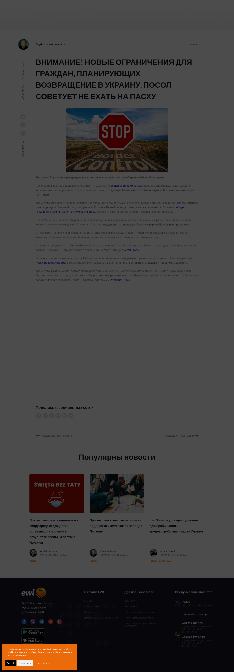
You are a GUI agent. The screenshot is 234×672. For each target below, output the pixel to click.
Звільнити (25, 663)
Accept (10, 663)
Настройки (42, 663)
